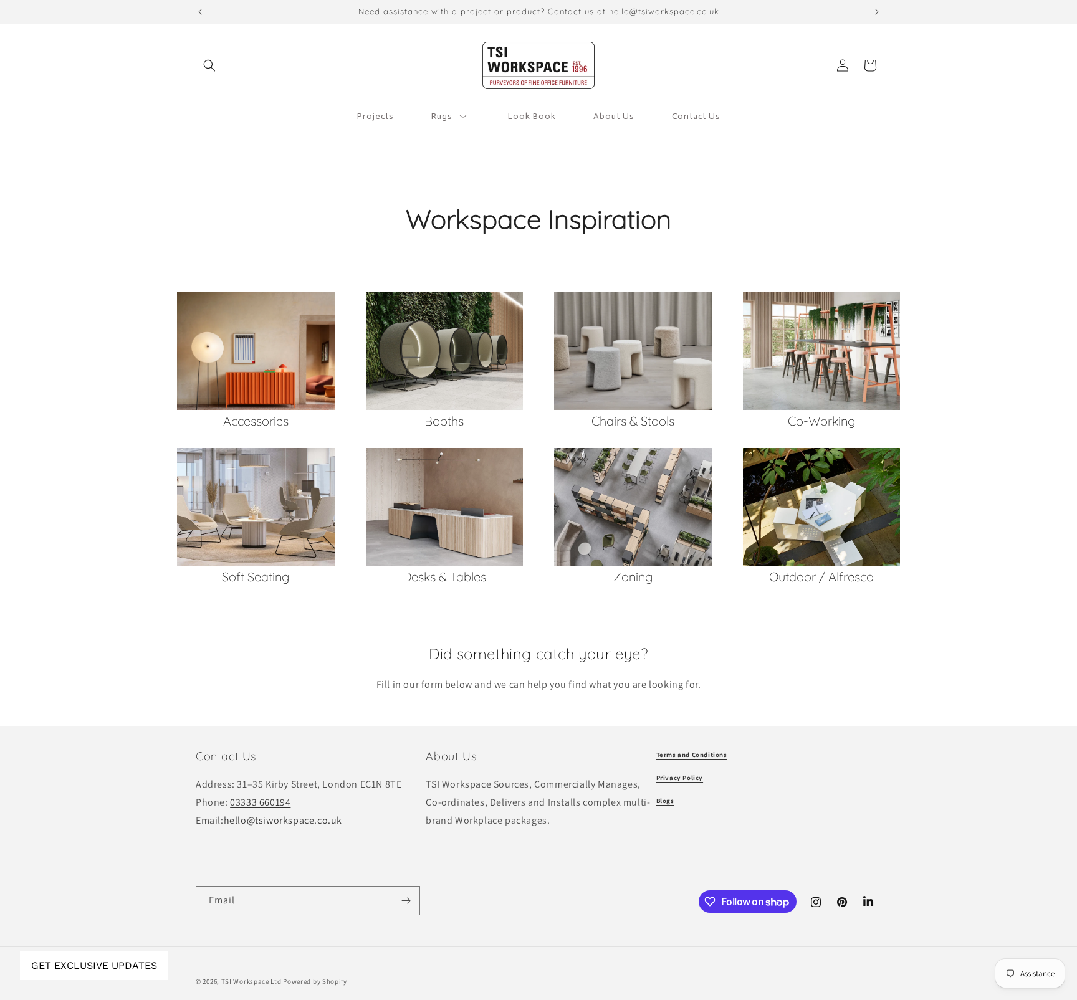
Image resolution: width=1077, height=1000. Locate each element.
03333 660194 (260, 802)
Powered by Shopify (315, 981)
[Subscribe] (405, 900)
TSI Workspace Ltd (251, 981)
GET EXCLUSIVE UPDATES (94, 965)
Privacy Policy (679, 777)
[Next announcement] (877, 12)
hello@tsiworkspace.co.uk (283, 820)
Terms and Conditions (691, 754)
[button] (209, 65)
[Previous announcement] (200, 12)
